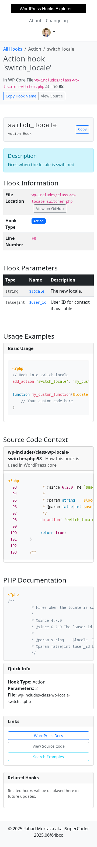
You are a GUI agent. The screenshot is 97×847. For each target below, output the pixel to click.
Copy (82, 129)
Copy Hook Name (21, 96)
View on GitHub (50, 208)
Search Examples (48, 756)
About (35, 21)
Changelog (57, 21)
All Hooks (12, 49)
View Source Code (49, 746)
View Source (52, 96)
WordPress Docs (48, 735)
